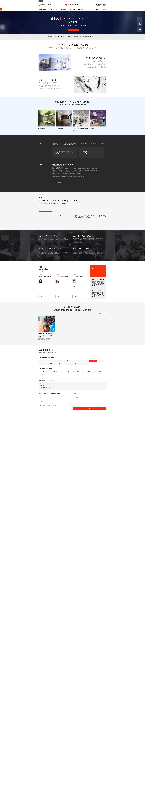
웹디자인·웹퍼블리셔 (42, 9)
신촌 (54, 0)
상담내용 (75, 393)
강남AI (48, 0)
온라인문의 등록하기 (90, 408)
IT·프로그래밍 (72, 9)
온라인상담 (105, 9)
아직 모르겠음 (43, 384)
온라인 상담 (73, 30)
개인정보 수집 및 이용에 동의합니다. (48, 405)
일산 (71, 0)
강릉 (84, 0)
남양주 (78, 0)
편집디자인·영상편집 (53, 9)
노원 (57, 0)
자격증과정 (97, 9)
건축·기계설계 (89, 9)
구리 (68, 0)
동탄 (74, 0)
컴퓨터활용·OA (80, 9)
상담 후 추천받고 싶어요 (45, 387)
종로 (51, 0)
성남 (63, 0)
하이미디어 (41, 0)
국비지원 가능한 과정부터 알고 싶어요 (48, 385)
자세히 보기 (69, 405)
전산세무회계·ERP (63, 9)
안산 (60, 0)
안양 (65, 0)
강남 (44, 0)
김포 (81, 0)
